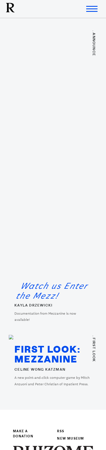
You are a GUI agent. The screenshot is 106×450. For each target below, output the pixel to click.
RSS (60, 431)
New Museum (70, 438)
